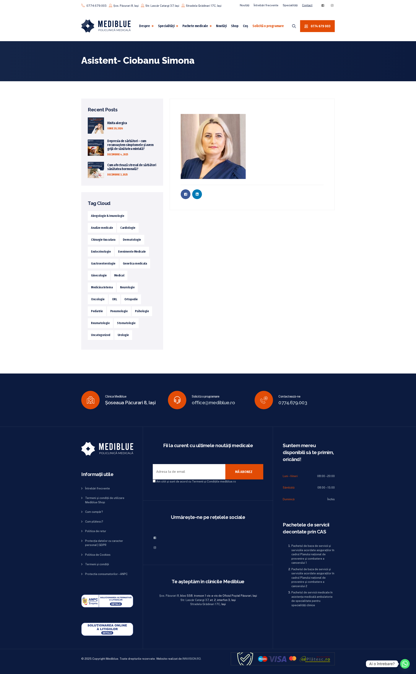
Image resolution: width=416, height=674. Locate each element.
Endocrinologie (101, 251)
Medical (119, 275)
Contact (307, 5)
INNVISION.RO (191, 658)
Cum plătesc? (94, 521)
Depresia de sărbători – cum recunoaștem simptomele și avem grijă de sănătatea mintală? (130, 145)
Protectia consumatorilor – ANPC (106, 574)
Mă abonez (243, 472)
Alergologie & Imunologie (107, 216)
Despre (144, 26)
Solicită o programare (268, 26)
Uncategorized (100, 335)
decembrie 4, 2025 (117, 154)
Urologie (123, 335)
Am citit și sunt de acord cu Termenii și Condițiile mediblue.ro (196, 481)
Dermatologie (132, 240)
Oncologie (98, 299)
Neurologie (127, 287)
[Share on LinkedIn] (197, 194)
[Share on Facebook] (185, 194)
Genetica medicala (135, 263)
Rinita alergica (117, 123)
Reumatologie (100, 323)
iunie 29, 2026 (115, 128)
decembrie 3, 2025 (117, 174)
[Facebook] (322, 5)
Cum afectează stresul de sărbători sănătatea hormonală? (131, 167)
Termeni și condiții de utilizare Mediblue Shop (104, 500)
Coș (245, 26)
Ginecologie (99, 275)
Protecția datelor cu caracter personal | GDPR (104, 543)
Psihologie (142, 311)
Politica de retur (95, 531)
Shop (234, 26)
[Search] (294, 26)
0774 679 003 (320, 26)
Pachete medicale (195, 26)
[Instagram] (332, 5)
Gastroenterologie (103, 263)
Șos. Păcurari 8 (169, 595)
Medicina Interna (102, 287)
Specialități (290, 5)
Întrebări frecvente (266, 5)
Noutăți (244, 5)
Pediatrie (97, 311)
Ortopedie (131, 299)
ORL (114, 299)
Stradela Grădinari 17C (205, 604)
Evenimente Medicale (132, 251)
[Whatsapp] (405, 664)
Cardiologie (127, 228)
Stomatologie (126, 323)
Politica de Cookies (97, 554)
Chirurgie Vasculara (103, 240)
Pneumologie (119, 311)
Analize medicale (102, 228)
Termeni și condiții (97, 564)
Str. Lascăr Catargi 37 (194, 600)
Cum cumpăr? (94, 511)
